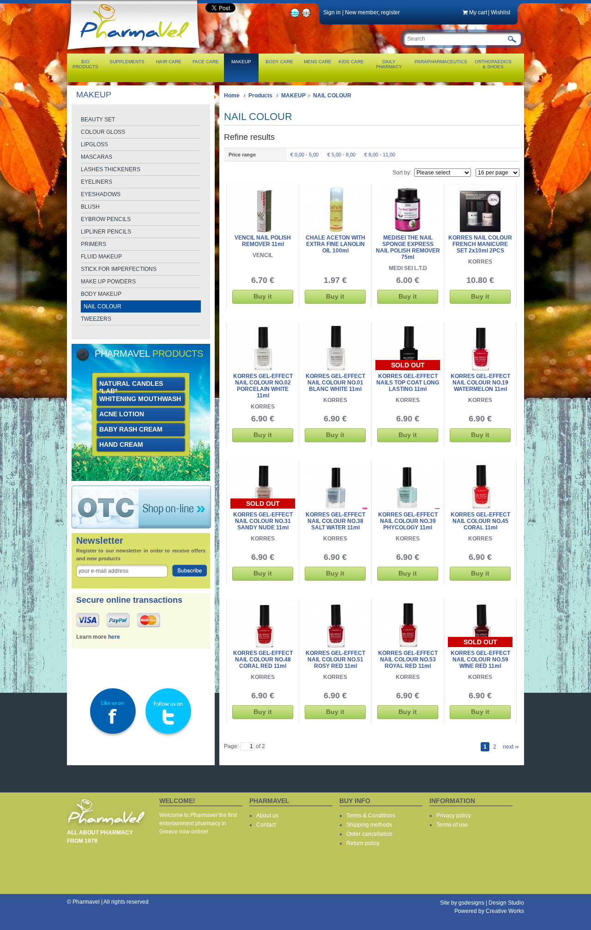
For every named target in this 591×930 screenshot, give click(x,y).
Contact (266, 825)
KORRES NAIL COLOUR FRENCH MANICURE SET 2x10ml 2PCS (480, 244)
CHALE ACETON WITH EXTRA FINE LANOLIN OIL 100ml (335, 244)
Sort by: (401, 172)
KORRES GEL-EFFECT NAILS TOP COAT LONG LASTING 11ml (407, 382)
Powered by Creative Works (489, 911)
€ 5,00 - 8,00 (341, 154)
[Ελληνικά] (295, 16)
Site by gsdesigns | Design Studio (482, 903)
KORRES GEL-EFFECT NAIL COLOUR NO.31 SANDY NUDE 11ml (263, 521)
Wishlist (500, 12)
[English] (307, 16)
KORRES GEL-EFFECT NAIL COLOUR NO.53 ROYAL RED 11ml (408, 659)
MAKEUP (293, 95)
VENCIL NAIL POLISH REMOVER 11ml (263, 240)
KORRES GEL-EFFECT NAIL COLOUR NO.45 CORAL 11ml (480, 521)
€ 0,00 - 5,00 (304, 154)
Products (260, 95)
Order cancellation (369, 834)
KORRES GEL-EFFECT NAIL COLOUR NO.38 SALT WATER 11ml (335, 521)
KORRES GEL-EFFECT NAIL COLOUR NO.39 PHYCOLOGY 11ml (408, 521)
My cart (478, 12)
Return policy (363, 843)
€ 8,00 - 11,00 (379, 154)
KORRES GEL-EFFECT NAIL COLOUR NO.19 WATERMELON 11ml (480, 382)
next (508, 747)
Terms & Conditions (370, 815)
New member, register (372, 12)
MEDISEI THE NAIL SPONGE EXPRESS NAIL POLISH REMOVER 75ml (408, 247)
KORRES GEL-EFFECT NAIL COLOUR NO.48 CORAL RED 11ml (263, 659)
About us (267, 815)
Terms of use (452, 825)
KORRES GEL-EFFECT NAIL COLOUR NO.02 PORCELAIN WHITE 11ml (263, 386)
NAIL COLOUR (332, 95)
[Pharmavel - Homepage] (135, 51)
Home (232, 95)
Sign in (332, 12)
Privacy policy (453, 815)
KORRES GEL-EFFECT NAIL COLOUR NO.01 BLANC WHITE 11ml (335, 382)
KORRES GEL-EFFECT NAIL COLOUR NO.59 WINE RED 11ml (480, 659)
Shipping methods (369, 825)
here (114, 637)
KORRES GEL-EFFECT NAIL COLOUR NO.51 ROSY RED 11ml (335, 659)
